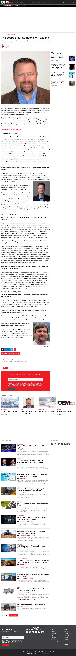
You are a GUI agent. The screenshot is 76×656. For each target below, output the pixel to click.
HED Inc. (6, 47)
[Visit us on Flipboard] (65, 443)
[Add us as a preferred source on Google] (15, 349)
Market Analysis (5, 34)
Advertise (24, 651)
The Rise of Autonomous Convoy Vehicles (31, 604)
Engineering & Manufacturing (24, 487)
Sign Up (11, 388)
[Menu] (73, 2)
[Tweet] (11, 349)
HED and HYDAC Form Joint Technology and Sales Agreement (9, 413)
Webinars (19, 587)
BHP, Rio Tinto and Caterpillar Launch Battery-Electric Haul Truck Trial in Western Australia (33, 561)
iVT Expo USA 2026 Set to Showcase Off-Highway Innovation (57, 57)
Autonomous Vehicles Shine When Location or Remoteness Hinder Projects (32, 532)
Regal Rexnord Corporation (26, 550)
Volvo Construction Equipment (26, 521)
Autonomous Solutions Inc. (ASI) (27, 535)
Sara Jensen (7, 44)
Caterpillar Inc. (23, 492)
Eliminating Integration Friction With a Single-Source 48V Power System (32, 590)
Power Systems (20, 515)
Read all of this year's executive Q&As (11, 129)
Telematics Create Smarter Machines (47, 412)
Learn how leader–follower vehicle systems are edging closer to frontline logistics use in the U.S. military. (31, 609)
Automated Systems (21, 530)
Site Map (52, 651)
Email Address (11, 376)
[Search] (70, 2)
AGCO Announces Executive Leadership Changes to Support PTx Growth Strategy (59, 66)
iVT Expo (21, 449)
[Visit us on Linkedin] (59, 443)
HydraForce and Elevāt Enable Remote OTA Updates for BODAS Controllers (59, 74)
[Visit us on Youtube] (62, 443)
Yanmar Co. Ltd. (23, 507)
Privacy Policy (28, 386)
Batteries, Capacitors (22, 558)
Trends (13, 34)
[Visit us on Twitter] (55, 443)
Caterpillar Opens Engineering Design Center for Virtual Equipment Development (58, 82)
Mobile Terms (21, 386)
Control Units (20, 472)
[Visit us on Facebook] (52, 443)
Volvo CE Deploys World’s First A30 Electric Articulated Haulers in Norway (31, 518)
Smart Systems (4, 409)
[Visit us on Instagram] (68, 443)
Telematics (41, 409)
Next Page (13, 615)
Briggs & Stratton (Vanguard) (26, 592)
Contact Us (46, 651)
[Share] (5, 349)
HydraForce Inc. (23, 478)
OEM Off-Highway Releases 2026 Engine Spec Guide (32, 504)
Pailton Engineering (24, 606)
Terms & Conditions (38, 651)
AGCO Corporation (23, 464)
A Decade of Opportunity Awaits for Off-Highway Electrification (33, 575)
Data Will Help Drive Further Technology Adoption (28, 412)
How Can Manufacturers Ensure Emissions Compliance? (64, 413)
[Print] (2, 349)
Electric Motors (21, 544)
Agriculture (20, 458)
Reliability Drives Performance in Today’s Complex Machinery (31, 547)
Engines (19, 501)
